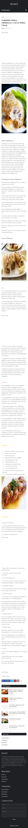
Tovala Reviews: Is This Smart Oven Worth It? (16, 726)
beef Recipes (4, 742)
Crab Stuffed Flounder (15, 719)
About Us (4, 774)
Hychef (14, 3)
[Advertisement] (14, 47)
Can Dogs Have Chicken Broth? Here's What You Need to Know (17, 712)
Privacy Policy (5, 779)
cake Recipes (5, 744)
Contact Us (4, 777)
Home (3, 17)
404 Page (4, 781)
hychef (16, 825)
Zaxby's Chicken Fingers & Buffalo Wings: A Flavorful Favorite (16, 691)
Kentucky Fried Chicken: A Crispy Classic (16, 698)
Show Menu (6, 10)
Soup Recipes (4, 740)
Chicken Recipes (8, 17)
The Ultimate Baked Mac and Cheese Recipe (16, 705)
